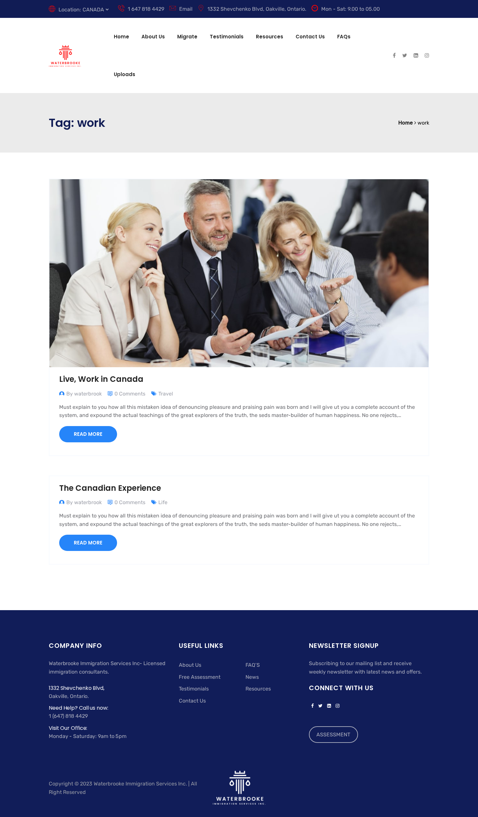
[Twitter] (320, 706)
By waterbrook (84, 394)
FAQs (344, 36)
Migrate (187, 36)
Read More (88, 434)
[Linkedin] (329, 706)
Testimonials (227, 36)
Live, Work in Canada (101, 379)
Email (186, 9)
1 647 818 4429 (146, 9)
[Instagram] (336, 706)
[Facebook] (312, 706)
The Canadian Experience (110, 488)
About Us (153, 36)
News (252, 677)
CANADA (93, 10)
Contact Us (310, 36)
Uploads (124, 74)
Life (162, 502)
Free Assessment (199, 677)
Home (121, 36)
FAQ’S (253, 665)
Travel (165, 394)
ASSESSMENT (333, 734)
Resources (269, 36)
